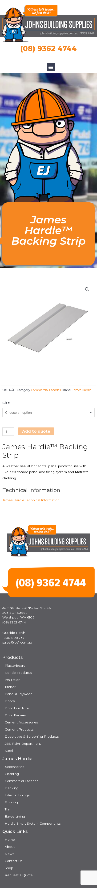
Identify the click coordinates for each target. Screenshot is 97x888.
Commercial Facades (46, 390)
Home (10, 839)
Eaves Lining (15, 816)
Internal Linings (17, 795)
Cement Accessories (21, 722)
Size (6, 403)
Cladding (12, 774)
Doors (10, 701)
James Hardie (81, 390)
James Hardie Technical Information (31, 500)
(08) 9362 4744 (48, 48)
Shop (9, 868)
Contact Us (13, 861)
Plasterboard (15, 665)
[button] (51, 67)
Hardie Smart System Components (33, 823)
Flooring (11, 802)
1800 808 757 (13, 638)
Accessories (14, 767)
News (9, 854)
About (10, 847)
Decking (11, 788)
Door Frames (15, 715)
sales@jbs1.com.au (17, 642)
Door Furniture (17, 708)
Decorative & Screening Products (32, 736)
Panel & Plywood (18, 694)
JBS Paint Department (23, 743)
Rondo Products (18, 673)
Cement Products (19, 729)
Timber (10, 687)
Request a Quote (19, 875)
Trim (8, 809)
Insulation (12, 680)
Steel (9, 751)
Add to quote (36, 431)
